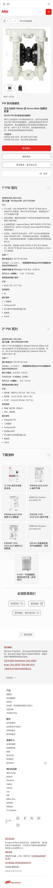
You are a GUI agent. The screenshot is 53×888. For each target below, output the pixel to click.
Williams (9, 806)
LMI (7, 795)
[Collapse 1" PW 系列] (48, 187)
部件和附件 (10, 723)
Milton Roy (10, 799)
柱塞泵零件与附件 (13, 727)
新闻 (8, 751)
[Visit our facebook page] (24, 818)
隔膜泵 (9, 694)
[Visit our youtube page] (38, 818)
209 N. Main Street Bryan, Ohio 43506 (20, 661)
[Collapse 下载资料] (48, 454)
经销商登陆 (10, 748)
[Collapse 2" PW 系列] (48, 329)
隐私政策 (8, 852)
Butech (9, 777)
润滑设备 (10, 709)
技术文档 (10, 755)
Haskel (9, 788)
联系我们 (10, 759)
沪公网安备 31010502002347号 (18, 863)
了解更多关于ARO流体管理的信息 (17, 669)
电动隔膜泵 (10, 698)
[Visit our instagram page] (17, 825)
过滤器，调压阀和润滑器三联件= (19, 705)
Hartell (9, 784)
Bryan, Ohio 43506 (12, 665)
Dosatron (10, 780)
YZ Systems (11, 810)
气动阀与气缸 (11, 713)
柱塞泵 (9, 702)
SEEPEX (9, 803)
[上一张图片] (6, 54)
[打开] (49, 12)
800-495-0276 (28, 665)
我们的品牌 (9, 838)
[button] (26, 187)
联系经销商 (10, 744)
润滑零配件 (10, 730)
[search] (49, 4)
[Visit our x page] (31, 818)
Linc (8, 791)
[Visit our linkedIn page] (17, 818)
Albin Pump (11, 773)
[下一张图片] (46, 54)
